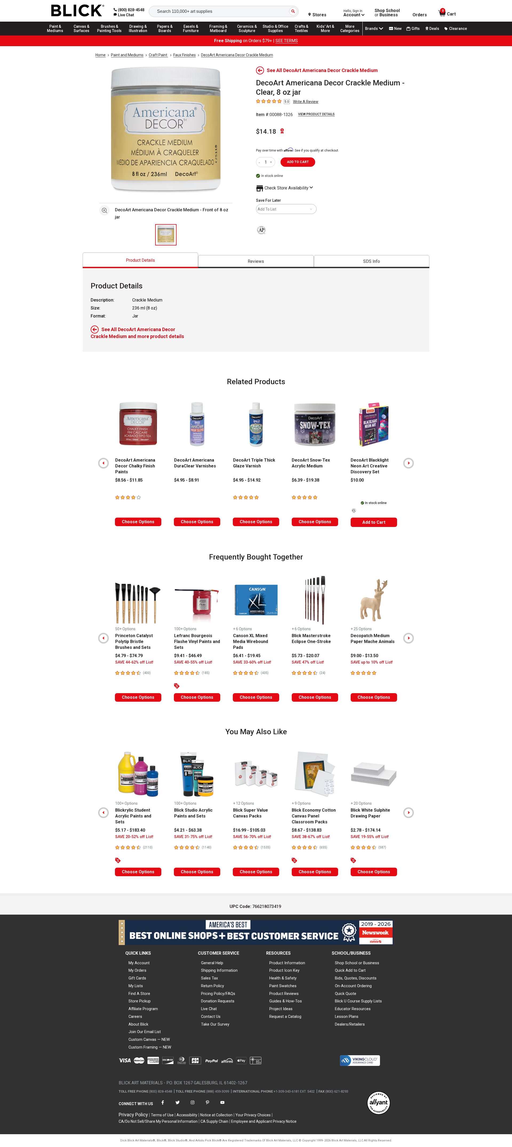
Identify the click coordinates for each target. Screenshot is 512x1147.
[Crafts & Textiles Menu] (304, 35)
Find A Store (139, 993)
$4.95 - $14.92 (247, 480)
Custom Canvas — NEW (149, 1039)
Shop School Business (387, 13)
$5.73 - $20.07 (305, 655)
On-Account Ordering (353, 985)
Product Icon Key (284, 970)
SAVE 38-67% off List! (311, 837)
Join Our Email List (145, 1031)
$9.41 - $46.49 (188, 655)
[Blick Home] (78, 10)
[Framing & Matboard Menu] (218, 35)
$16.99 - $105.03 (249, 830)
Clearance (458, 28)
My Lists (136, 985)
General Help (212, 963)
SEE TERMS (286, 40)
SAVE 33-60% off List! (252, 662)
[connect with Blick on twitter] (177, 1105)
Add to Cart (373, 522)
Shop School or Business (357, 963)
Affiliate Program (143, 1008)
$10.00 (357, 480)
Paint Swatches (283, 985)
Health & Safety (283, 978)
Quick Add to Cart (350, 970)
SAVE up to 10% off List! (372, 662)
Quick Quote (345, 993)
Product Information (287, 963)
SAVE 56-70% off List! (252, 837)
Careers (135, 1016)
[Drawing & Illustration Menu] (138, 35)
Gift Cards (137, 978)
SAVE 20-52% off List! (134, 837)
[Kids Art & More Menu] (328, 35)
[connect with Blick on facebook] (162, 1105)
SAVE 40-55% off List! (193, 662)
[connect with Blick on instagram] (192, 1105)
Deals (434, 28)
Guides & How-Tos (285, 1001)
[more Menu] (350, 35)
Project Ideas (281, 1008)
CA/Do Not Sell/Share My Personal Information (158, 1121)
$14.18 (266, 131)
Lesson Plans (346, 1016)
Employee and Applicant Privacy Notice (264, 1121)
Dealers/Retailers (350, 1024)
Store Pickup (140, 1001)
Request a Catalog (285, 1016)
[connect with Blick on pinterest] (207, 1105)
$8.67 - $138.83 (307, 830)
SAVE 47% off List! (308, 662)
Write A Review (305, 102)
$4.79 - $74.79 (129, 655)
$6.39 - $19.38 (305, 480)
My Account (139, 963)
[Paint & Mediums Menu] (57, 35)
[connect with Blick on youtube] (222, 1105)
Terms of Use (162, 1115)
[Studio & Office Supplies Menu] (275, 35)
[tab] (140, 260)
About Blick (138, 1024)
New (398, 28)
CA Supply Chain (214, 1121)
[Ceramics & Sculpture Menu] (247, 35)
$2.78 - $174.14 (366, 830)
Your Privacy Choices (253, 1115)
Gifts (415, 28)
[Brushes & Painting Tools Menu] (109, 35)
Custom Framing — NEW (150, 1047)
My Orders (137, 970)
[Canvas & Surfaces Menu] (82, 35)
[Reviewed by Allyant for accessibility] (379, 1103)
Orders (420, 15)
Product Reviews (284, 993)
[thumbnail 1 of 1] (166, 234)
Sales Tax (209, 978)
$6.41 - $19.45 (247, 655)
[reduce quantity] (260, 162)
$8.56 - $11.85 (129, 480)
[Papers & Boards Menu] (166, 35)
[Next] (408, 463)
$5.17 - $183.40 (130, 830)
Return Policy (212, 985)
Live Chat (209, 1008)
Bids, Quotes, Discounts (356, 978)
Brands (371, 28)
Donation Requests (217, 1001)
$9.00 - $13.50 (364, 655)
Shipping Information (219, 970)
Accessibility (187, 1115)
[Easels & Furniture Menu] (192, 35)
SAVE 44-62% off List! (134, 662)
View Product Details (316, 114)
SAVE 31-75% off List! (193, 837)
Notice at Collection (216, 1115)
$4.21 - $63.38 (188, 830)
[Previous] (103, 463)
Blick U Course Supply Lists (358, 1001)
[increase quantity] (271, 162)
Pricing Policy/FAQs (218, 993)
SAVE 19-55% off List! (370, 837)
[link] (124, 15)
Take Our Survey (215, 1024)
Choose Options (138, 521)
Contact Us (211, 1016)
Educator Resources (353, 1008)
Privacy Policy (133, 1114)
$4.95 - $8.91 (186, 480)
